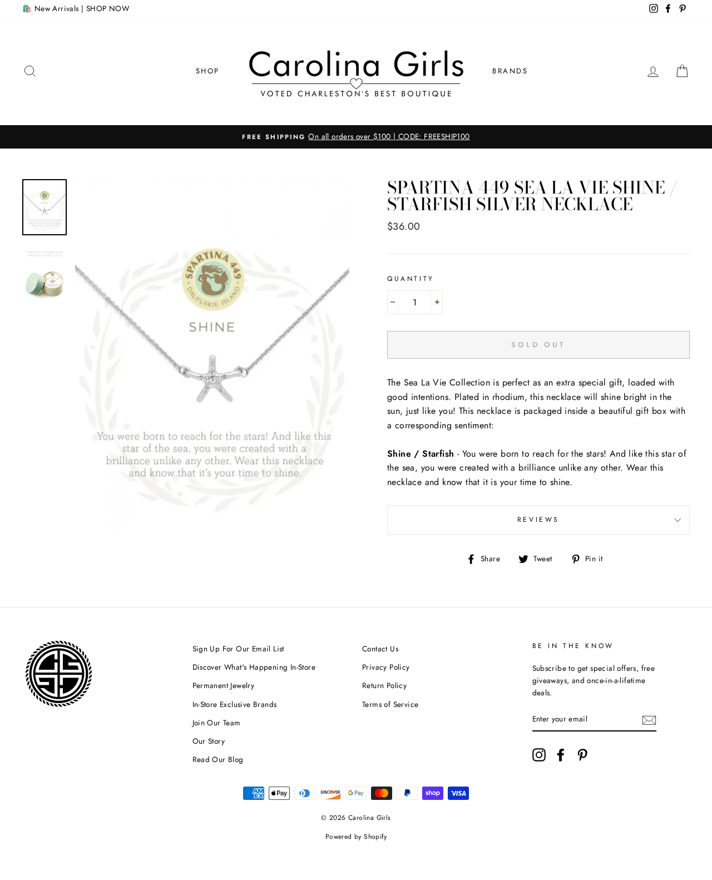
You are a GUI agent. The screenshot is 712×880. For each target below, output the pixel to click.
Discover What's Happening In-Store (254, 667)
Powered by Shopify (356, 837)
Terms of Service (390, 704)
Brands (510, 71)
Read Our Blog (218, 759)
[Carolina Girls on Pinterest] (582, 755)
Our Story (208, 740)
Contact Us (380, 648)
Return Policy (384, 685)
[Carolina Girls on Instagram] (539, 755)
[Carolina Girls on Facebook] (560, 755)
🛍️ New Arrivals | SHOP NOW (75, 8)
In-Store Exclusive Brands (234, 704)
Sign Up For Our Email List (238, 648)
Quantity (410, 279)
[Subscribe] (649, 719)
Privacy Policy (386, 667)
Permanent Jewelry (223, 685)
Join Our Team (216, 722)
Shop (208, 71)
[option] (356, 137)
